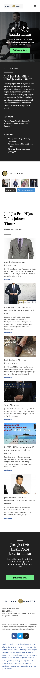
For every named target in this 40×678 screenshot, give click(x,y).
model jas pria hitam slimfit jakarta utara (18, 644)
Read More (8, 280)
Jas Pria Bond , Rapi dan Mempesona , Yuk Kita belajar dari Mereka (19, 500)
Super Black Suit (11, 405)
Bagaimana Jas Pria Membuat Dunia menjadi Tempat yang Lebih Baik (19, 310)
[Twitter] (20, 636)
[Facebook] (14, 636)
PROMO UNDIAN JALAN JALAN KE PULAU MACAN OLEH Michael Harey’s (19, 450)
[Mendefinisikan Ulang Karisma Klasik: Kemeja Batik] (15, 183)
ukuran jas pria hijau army (12, 647)
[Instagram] (26, 636)
